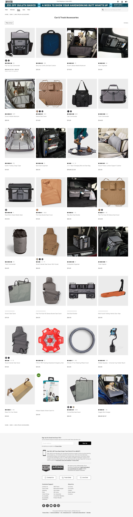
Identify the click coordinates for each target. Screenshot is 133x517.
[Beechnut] (99, 210)
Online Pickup (45, 494)
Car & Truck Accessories (21, 14)
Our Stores (70, 488)
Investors (70, 494)
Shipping (44, 490)
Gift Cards (56, 492)
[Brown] (37, 210)
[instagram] (58, 505)
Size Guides (56, 490)
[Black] (40, 111)
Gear (11, 14)
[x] (47, 505)
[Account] (122, 1)
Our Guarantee (57, 494)
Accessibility (45, 496)
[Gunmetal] (6, 60)
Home (6, 14)
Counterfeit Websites (59, 496)
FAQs (43, 492)
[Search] (103, 9)
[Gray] (9, 60)
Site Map (89, 512)
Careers (70, 490)
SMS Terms (56, 486)
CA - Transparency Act (66, 512)
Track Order (45, 488)
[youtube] (51, 505)
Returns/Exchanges (58, 488)
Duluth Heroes (71, 492)
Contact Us (45, 486)
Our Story (70, 486)
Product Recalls (57, 497)
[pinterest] (54, 505)
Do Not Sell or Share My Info (79, 512)
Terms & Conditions (54, 512)
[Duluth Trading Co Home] (9, 2)
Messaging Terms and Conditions (63, 460)
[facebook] (43, 505)
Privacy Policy (58, 446)
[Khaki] (37, 111)
